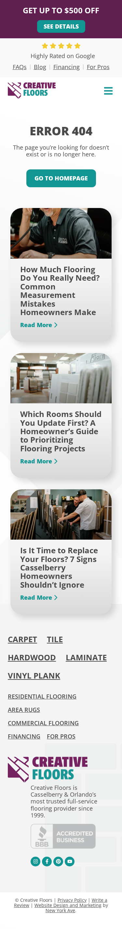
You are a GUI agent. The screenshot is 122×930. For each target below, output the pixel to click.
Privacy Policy (72, 900)
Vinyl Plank (34, 675)
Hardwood (32, 657)
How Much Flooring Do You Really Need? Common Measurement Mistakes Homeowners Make (60, 290)
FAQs (20, 67)
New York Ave (60, 910)
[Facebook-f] (47, 861)
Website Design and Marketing (68, 905)
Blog (40, 67)
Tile (55, 639)
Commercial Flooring (43, 723)
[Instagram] (35, 861)
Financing (66, 67)
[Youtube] (70, 861)
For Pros (98, 67)
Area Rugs (24, 710)
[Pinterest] (58, 861)
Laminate (86, 657)
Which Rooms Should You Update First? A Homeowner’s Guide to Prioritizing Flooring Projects (61, 431)
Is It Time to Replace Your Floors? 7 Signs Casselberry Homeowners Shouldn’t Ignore (59, 567)
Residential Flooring (42, 696)
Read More (37, 325)
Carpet (22, 639)
